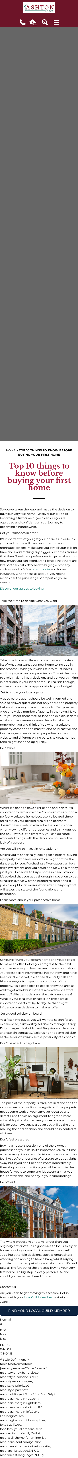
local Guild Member (38, 1297)
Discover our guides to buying (22, 588)
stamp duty (41, 569)
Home (10, 450)
